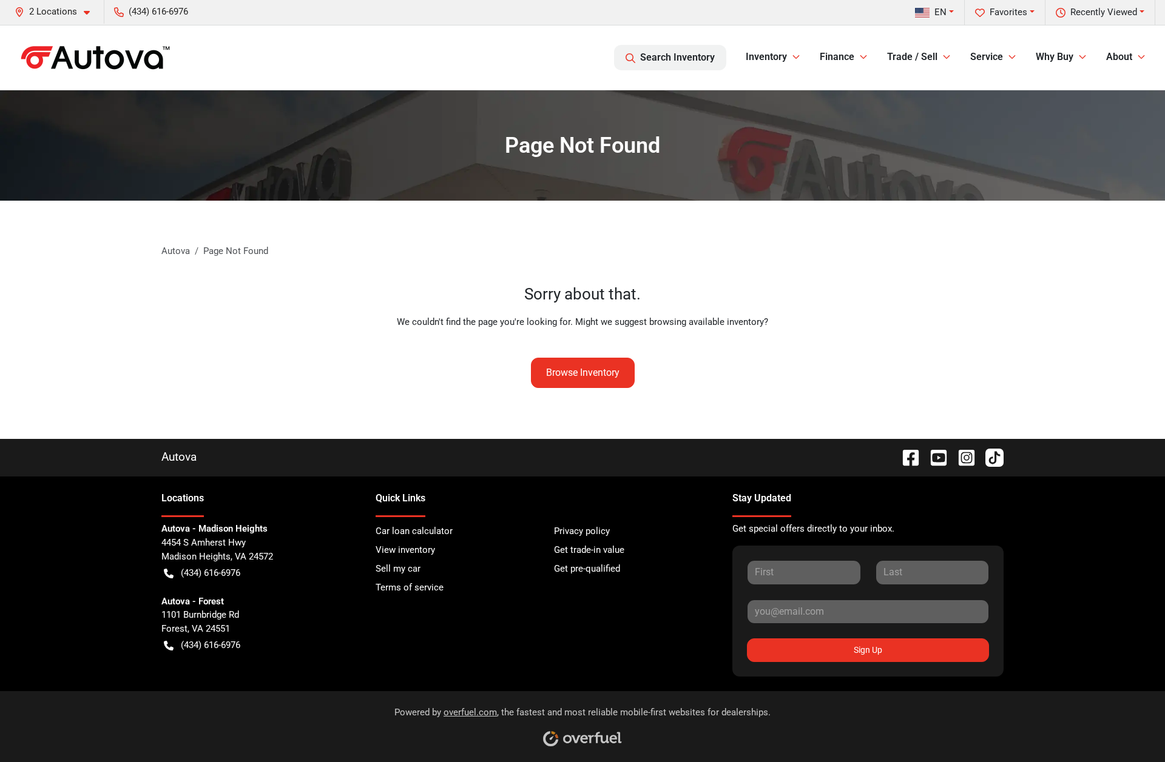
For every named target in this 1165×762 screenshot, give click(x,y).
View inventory (405, 549)
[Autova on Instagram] (962, 457)
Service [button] (986, 56)
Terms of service (410, 587)
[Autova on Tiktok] (990, 457)
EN (940, 12)
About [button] (1119, 56)
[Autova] (95, 57)
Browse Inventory (583, 372)
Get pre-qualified (587, 568)
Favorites (1008, 12)
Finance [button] (837, 56)
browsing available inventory (706, 321)
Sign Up (868, 650)
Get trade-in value (589, 549)
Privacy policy (582, 531)
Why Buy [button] (1054, 56)
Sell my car (398, 568)
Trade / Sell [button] (912, 56)
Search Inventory (677, 57)
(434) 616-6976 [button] (158, 11)
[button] (57, 12)
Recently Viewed (1103, 12)
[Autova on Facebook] (906, 457)
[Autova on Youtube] (934, 457)
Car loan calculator (414, 531)
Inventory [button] (766, 56)
